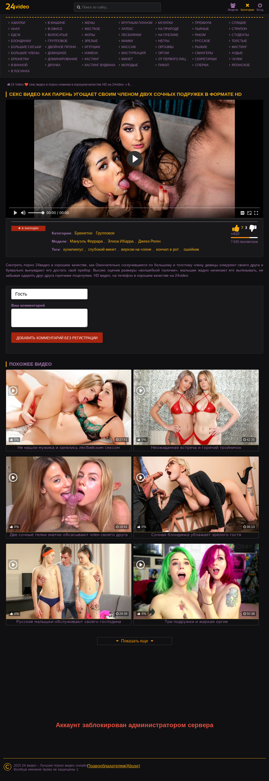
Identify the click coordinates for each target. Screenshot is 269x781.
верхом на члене (136, 249)
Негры (163, 41)
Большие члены (25, 53)
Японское (241, 65)
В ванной (19, 65)
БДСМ (15, 35)
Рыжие (201, 47)
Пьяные (202, 29)
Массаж (128, 47)
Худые (237, 53)
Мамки (127, 41)
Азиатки (18, 23)
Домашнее (57, 53)
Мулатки (165, 23)
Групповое (58, 41)
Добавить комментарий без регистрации (57, 338)
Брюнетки (20, 59)
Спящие (239, 23)
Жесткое (92, 29)
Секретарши (206, 59)
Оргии (163, 53)
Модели (233, 9)
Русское (202, 41)
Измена (91, 53)
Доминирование (62, 59)
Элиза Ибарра (120, 241)
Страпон (239, 29)
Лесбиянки (131, 35)
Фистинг (239, 47)
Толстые (239, 41)
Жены (90, 23)
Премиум (203, 23)
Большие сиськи (26, 47)
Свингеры (204, 53)
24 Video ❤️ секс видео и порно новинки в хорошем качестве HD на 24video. (68, 84)
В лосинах (20, 71)
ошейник (191, 249)
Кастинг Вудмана (100, 65)
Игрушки (92, 47)
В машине (56, 23)
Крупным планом (136, 23)
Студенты (240, 35)
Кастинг (92, 59)
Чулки (237, 59)
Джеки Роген (149, 241)
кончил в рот (167, 249)
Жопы (90, 35)
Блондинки (21, 41)
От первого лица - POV (175, 59)
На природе (168, 29)
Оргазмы (166, 47)
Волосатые (58, 35)
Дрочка (54, 65)
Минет (127, 59)
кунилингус (73, 249)
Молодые (129, 65)
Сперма (202, 65)
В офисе (55, 29)
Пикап (163, 65)
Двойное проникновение (65, 47)
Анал (15, 29)
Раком (200, 35)
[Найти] (78, 7)
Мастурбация (133, 53)
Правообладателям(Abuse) (113, 766)
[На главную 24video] (17, 6)
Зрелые (91, 41)
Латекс (127, 29)
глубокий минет (102, 249)
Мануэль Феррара (86, 241)
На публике (168, 35)
